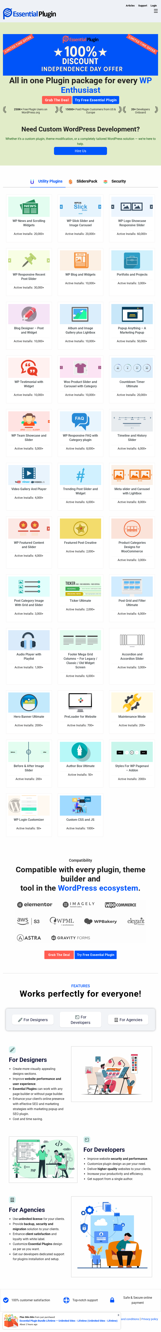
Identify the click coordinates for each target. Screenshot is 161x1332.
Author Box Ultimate (80, 766)
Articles (130, 5)
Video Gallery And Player (29, 489)
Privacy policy (149, 1319)
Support (142, 5)
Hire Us (80, 151)
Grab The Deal (57, 100)
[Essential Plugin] (29, 13)
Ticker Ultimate (80, 601)
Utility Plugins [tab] (50, 181)
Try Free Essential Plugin (96, 100)
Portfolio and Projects (132, 274)
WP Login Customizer (29, 820)
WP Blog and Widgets (80, 274)
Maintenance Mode (132, 716)
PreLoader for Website (80, 716)
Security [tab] (119, 181)
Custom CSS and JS (80, 820)
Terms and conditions (126, 1319)
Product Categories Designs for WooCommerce (132, 547)
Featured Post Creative (80, 543)
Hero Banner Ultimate (29, 716)
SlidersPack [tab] (87, 181)
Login (154, 5)
